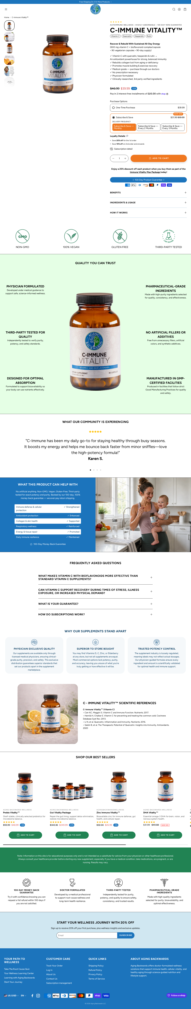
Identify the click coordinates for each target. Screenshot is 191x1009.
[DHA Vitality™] (165, 785)
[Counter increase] (125, 158)
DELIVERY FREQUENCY (121, 122)
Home (6, 17)
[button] (6, 9)
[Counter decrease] (113, 158)
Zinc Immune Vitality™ (108, 812)
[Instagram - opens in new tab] (38, 995)
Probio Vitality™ (11, 812)
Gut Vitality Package (60, 812)
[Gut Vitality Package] (72, 785)
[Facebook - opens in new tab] (32, 995)
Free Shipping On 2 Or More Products (94, 2)
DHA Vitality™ (150, 812)
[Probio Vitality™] (25, 785)
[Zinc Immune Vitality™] (119, 785)
